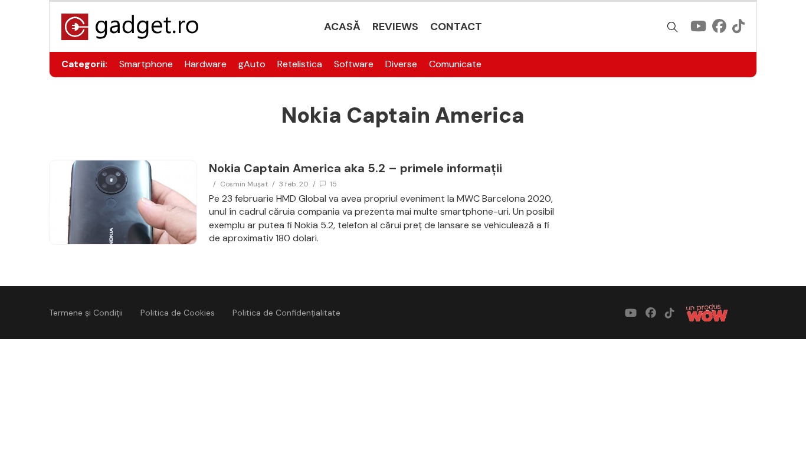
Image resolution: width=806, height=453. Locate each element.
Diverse (401, 64)
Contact (456, 26)
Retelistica (299, 64)
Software (353, 64)
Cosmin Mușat (244, 184)
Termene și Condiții (86, 312)
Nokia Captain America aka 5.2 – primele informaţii (355, 168)
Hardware (206, 64)
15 (333, 184)
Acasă (342, 26)
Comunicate (455, 64)
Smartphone (146, 64)
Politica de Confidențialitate (286, 312)
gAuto (252, 64)
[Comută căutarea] (672, 27)
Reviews (395, 26)
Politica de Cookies (177, 312)
